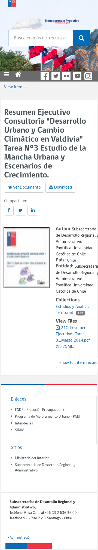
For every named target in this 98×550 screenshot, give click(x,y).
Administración (21, 537)
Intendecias (24, 423)
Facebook (45, 76)
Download (63, 187)
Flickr (66, 76)
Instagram (88, 76)
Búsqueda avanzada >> (28, 52)
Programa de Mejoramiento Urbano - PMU (47, 417)
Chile (71, 260)
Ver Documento (27, 187)
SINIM (19, 430)
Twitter (55, 76)
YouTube (77, 76)
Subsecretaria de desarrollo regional (12, 13)
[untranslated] (9, 211)
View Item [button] (13, 87)
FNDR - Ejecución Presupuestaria (40, 410)
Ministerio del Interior (32, 458)
